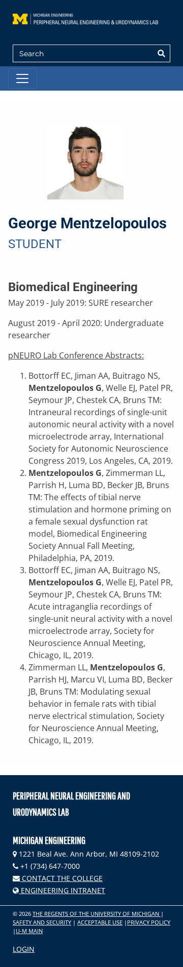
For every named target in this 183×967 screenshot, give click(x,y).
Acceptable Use (100, 922)
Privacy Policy (148, 922)
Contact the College (61, 878)
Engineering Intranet (62, 890)
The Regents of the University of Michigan (97, 913)
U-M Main (29, 931)
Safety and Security (42, 922)
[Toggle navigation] (22, 78)
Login (24, 949)
